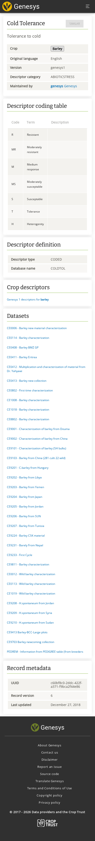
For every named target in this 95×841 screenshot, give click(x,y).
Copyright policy (49, 795)
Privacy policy (49, 802)
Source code (49, 774)
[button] (47, 299)
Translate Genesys (50, 781)
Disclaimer (50, 759)
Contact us (49, 752)
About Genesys (49, 745)
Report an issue (49, 767)
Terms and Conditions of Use (49, 788)
